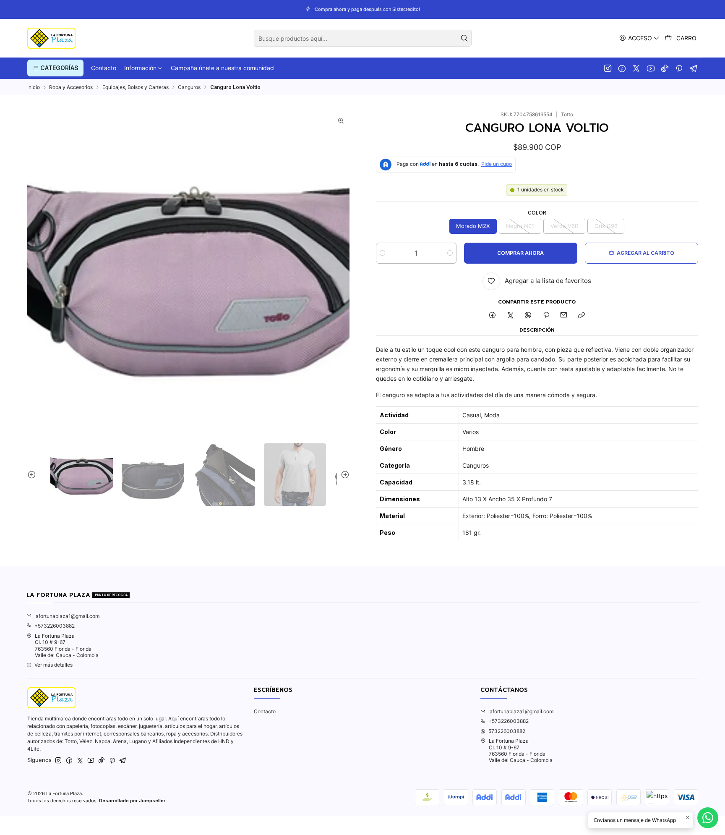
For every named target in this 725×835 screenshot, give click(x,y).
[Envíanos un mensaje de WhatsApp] (707, 817)
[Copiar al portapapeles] (582, 315)
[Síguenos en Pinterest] (679, 68)
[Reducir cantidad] (382, 253)
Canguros (189, 87)
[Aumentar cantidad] (450, 253)
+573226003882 (54, 626)
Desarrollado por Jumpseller (132, 801)
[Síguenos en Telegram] (693, 68)
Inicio (33, 87)
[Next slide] (343, 474)
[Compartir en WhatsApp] (528, 315)
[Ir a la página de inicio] (51, 38)
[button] (55, 68)
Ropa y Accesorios (71, 87)
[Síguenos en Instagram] (607, 68)
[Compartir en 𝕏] (510, 315)
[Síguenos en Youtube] (650, 68)
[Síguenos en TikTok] (664, 68)
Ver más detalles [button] (53, 665)
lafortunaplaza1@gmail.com (66, 616)
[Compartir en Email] (564, 315)
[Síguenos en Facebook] (622, 68)
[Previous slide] (33, 474)
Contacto (265, 711)
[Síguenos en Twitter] (636, 68)
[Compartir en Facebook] (492, 315)
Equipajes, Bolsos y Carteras (135, 87)
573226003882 (506, 731)
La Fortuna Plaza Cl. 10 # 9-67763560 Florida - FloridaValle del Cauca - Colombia (67, 645)
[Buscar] (464, 38)
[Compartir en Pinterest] (546, 315)
